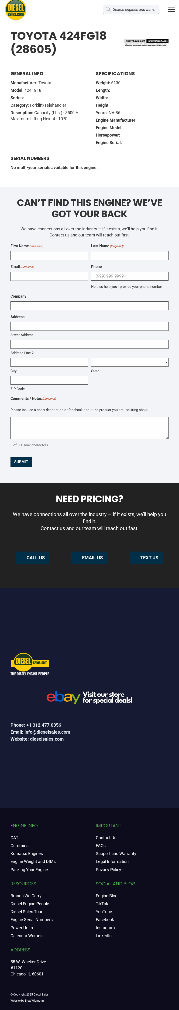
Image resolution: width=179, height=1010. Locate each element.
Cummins (19, 845)
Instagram (105, 927)
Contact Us (106, 837)
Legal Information (112, 861)
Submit (21, 462)
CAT (14, 837)
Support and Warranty (116, 853)
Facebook (105, 919)
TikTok (102, 903)
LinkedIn (104, 935)
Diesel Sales (41, 994)
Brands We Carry (25, 895)
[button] (171, 9)
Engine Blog (106, 895)
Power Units (21, 927)
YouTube (104, 911)
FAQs (101, 845)
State (95, 371)
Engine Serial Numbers (31, 919)
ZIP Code (17, 389)
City (13, 371)
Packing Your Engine (29, 869)
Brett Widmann (34, 1000)
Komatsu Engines (26, 853)
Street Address (22, 335)
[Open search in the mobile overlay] (131, 9)
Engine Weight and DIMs (33, 861)
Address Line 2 (22, 353)
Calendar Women (26, 935)
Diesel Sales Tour (26, 911)
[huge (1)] (89, 699)
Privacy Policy (108, 869)
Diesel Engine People (29, 903)
